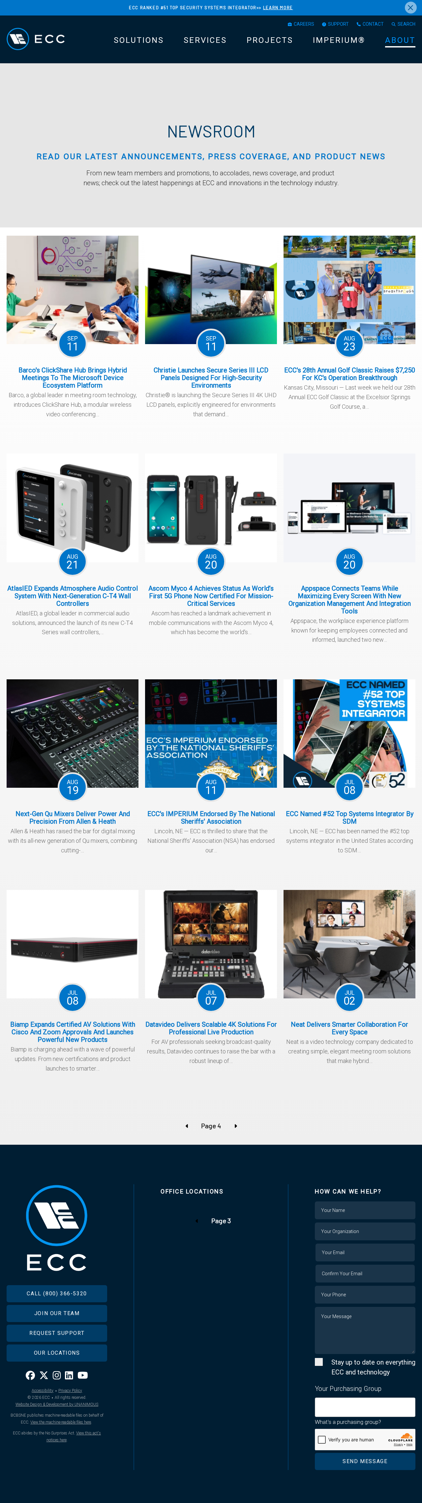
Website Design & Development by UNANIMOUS (56, 1404)
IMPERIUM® (339, 40)
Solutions (139, 40)
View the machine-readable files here (60, 1422)
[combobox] (365, 1407)
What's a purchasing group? (348, 1422)
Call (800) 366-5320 (57, 1293)
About (400, 40)
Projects (270, 40)
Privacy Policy (70, 1390)
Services (205, 40)
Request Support (56, 1333)
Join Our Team (57, 1313)
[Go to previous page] (187, 1126)
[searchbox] (319, 1403)
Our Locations (57, 1353)
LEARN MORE (278, 7)
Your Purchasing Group (348, 1389)
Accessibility (42, 1390)
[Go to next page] (235, 1126)
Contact (373, 24)
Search (406, 24)
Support (338, 24)
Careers (304, 24)
